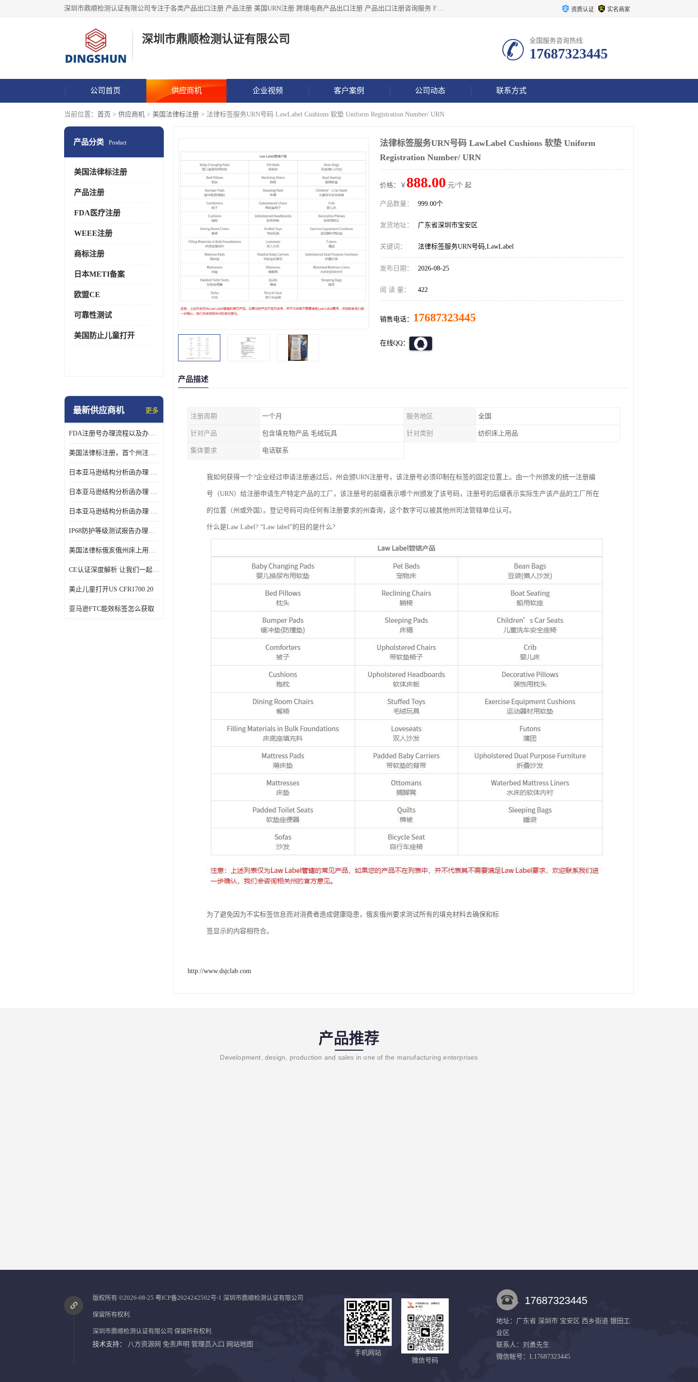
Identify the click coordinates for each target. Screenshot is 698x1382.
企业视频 (268, 91)
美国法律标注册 (175, 114)
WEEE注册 (93, 233)
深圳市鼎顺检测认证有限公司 (263, 1297)
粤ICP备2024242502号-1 (188, 1297)
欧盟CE (87, 294)
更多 (152, 410)
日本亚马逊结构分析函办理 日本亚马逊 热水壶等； (114, 491)
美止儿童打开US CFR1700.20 (111, 589)
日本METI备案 (99, 274)
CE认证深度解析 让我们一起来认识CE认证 (114, 569)
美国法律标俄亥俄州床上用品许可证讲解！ (114, 550)
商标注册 (89, 254)
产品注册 (89, 192)
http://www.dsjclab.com (219, 971)
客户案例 (349, 91)
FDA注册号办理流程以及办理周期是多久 (114, 433)
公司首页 (105, 91)
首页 (104, 114)
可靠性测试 (93, 315)
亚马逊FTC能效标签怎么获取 (111, 608)
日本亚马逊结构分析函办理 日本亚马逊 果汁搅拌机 (114, 511)
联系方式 (511, 91)
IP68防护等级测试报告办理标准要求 (114, 530)
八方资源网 (144, 1344)
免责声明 (176, 1344)
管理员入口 (208, 1344)
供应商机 (186, 91)
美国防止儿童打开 (104, 335)
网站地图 (239, 1344)
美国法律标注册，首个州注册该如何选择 (114, 452)
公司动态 (430, 91)
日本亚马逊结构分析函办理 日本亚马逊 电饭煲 (114, 472)
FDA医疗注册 (97, 213)
